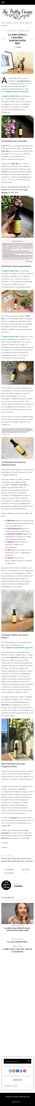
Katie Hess (21, 861)
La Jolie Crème (10, 31)
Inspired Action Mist (8, 861)
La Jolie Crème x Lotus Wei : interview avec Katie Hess (17, 949)
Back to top (16, 1102)
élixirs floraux (26, 858)
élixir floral (16, 858)
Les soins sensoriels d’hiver (17, 940)
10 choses (13, 817)
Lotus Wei (29, 861)
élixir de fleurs (6, 858)
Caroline (18, 47)
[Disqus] (17, 982)
